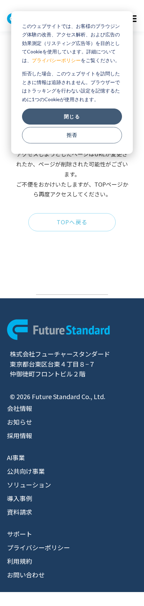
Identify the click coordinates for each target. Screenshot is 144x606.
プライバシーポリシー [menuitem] (38, 547)
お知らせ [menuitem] (19, 421)
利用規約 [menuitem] (19, 561)
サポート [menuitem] (19, 533)
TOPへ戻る (72, 222)
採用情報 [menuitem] (19, 435)
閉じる (72, 116)
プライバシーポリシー (56, 60)
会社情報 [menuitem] (19, 408)
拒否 (72, 135)
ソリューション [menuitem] (29, 484)
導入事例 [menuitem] (19, 498)
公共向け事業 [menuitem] (26, 471)
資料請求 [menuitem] (19, 511)
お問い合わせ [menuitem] (26, 574)
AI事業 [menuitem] (16, 457)
